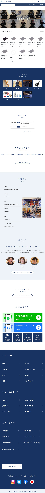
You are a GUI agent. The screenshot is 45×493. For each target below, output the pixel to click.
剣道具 (17, 88)
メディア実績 (6, 411)
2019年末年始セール (25, 126)
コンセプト (5, 400)
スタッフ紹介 (29, 406)
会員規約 (5, 430)
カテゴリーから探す (31, 4)
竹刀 (7, 88)
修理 (28, 99)
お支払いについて (29, 436)
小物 (7, 99)
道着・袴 (27, 88)
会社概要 (28, 411)
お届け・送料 (28, 430)
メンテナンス (29, 381)
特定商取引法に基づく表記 (31, 443)
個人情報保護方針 (8, 449)
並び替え (2, 31)
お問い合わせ (6, 442)
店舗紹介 (5, 406)
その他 (17, 99)
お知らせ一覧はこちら (27, 131)
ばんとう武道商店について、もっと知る (22, 272)
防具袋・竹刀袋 (37, 88)
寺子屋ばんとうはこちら (22, 162)
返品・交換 (5, 436)
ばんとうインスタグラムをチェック (22, 296)
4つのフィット (29, 400)
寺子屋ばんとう (12, 467)
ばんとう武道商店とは (40, 4)
